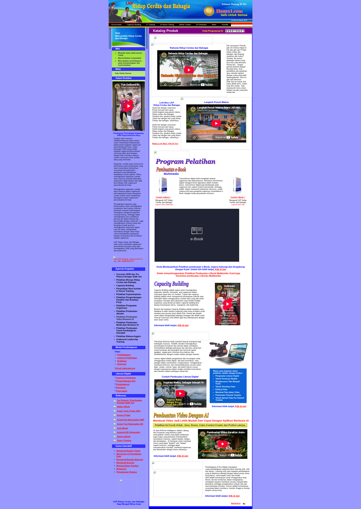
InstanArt (121, 432)
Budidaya (121, 361)
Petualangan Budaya (126, 472)
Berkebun (121, 387)
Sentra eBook (123, 436)
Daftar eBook (123, 406)
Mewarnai (121, 469)
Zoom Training (124, 440)
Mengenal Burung (125, 462)
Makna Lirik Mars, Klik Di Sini (165, 144)
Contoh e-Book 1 (163, 197)
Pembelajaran (122, 384)
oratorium (130, 368)
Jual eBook (122, 428)
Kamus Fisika (123, 415)
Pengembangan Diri (126, 381)
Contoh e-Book (237, 197)
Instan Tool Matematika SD (130, 424)
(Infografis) (134, 432)
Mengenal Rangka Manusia (129, 459)
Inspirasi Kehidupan (126, 378)
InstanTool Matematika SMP (130, 420)
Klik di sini (220, 269)
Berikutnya (235, 503)
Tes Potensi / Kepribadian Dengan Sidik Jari (129, 401)
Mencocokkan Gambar (127, 466)
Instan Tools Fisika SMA (129, 411)
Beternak (121, 364)
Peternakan (121, 391)
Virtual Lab (120, 368)
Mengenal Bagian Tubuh (128, 451)
